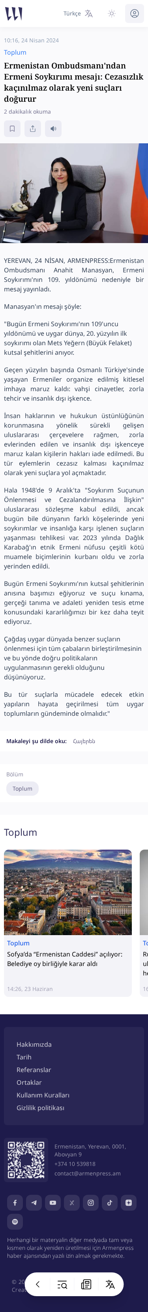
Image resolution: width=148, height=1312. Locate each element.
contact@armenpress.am (87, 1173)
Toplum (22, 788)
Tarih (24, 1057)
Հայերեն (84, 741)
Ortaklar (29, 1082)
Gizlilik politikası (40, 1107)
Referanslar (34, 1069)
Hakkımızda (34, 1044)
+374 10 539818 (75, 1163)
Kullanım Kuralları (43, 1095)
